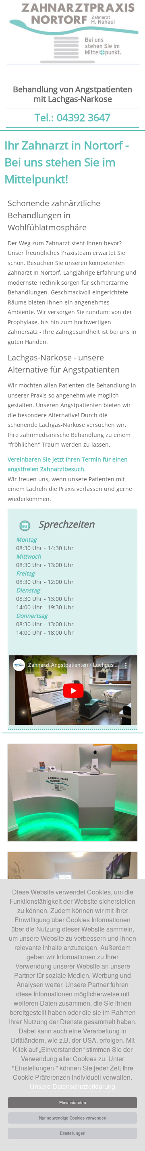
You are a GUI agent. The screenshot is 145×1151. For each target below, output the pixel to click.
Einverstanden (72, 1102)
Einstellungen (72, 1133)
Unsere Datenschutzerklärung (72, 1086)
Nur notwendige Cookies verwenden (72, 1118)
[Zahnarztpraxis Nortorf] (73, 839)
